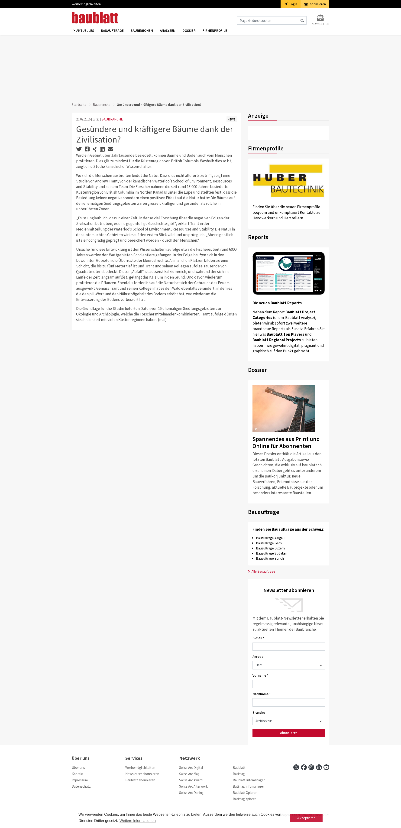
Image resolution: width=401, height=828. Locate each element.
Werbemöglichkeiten (86, 4)
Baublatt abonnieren (140, 780)
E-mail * (258, 638)
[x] (296, 767)
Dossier (189, 30)
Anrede (257, 656)
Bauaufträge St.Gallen (271, 553)
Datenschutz (81, 786)
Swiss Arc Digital (191, 767)
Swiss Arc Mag (189, 774)
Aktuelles (85, 30)
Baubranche (101, 104)
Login (293, 4)
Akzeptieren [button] (306, 818)
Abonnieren (317, 4)
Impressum (80, 780)
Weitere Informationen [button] (138, 821)
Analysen (167, 30)
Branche (258, 712)
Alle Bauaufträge (263, 571)
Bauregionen (142, 30)
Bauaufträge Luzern (270, 548)
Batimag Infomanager (248, 786)
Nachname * (261, 694)
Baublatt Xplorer (245, 792)
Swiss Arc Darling (191, 792)
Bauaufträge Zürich (270, 558)
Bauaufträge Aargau (270, 538)
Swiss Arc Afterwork (193, 786)
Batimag (239, 774)
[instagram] (311, 767)
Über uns (78, 767)
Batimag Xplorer (244, 799)
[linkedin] (319, 767)
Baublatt (239, 767)
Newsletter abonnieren (142, 774)
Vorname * (260, 675)
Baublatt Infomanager (249, 780)
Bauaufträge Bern (269, 543)
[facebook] (304, 767)
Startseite (79, 104)
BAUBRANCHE (112, 119)
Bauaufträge (112, 30)
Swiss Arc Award (191, 780)
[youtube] (326, 767)
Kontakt (78, 774)
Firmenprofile (215, 30)
